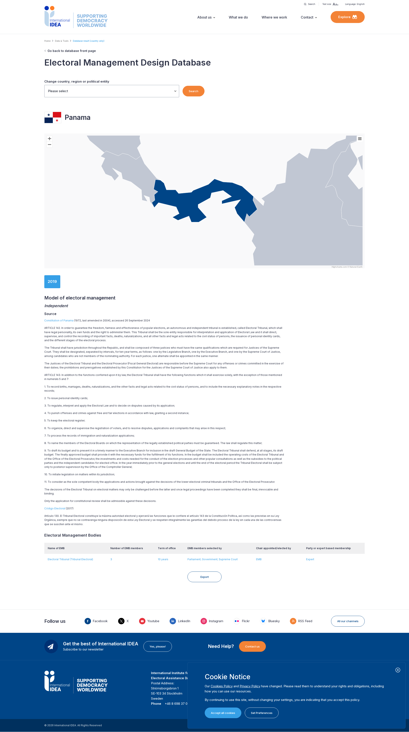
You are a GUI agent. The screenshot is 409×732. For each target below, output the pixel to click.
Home (47, 41)
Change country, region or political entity (76, 81)
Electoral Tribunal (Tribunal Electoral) (70, 559)
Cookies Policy (222, 686)
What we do (238, 17)
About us (204, 17)
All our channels (348, 621)
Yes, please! (158, 646)
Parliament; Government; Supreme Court (212, 559)
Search (193, 91)
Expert (310, 559)
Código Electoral (54, 508)
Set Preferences (261, 713)
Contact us (252, 646)
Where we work (274, 17)
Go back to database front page (72, 51)
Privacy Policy (250, 686)
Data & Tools (61, 41)
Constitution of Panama (58, 320)
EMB (259, 559)
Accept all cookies (223, 713)
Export (204, 577)
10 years (163, 559)
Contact (307, 17)
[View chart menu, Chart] (360, 139)
